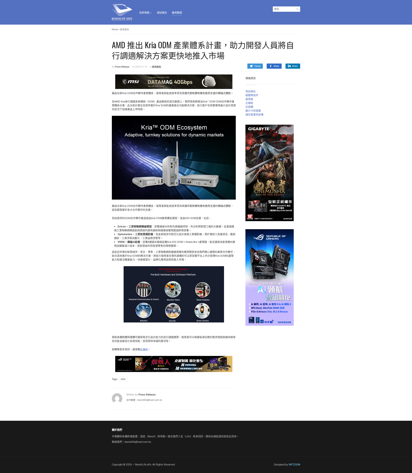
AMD (123, 379)
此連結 (144, 349)
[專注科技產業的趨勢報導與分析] (122, 11)
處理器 (249, 99)
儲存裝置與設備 (254, 114)
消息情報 (144, 12)
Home (115, 29)
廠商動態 (177, 12)
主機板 (249, 103)
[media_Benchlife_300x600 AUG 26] (269, 172)
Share (276, 66)
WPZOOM (294, 464)
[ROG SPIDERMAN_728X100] (173, 363)
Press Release (122, 66)
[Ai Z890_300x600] (269, 277)
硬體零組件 (251, 95)
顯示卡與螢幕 (253, 110)
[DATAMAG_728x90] (173, 81)
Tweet (257, 66)
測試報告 (162, 12)
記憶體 (249, 106)
